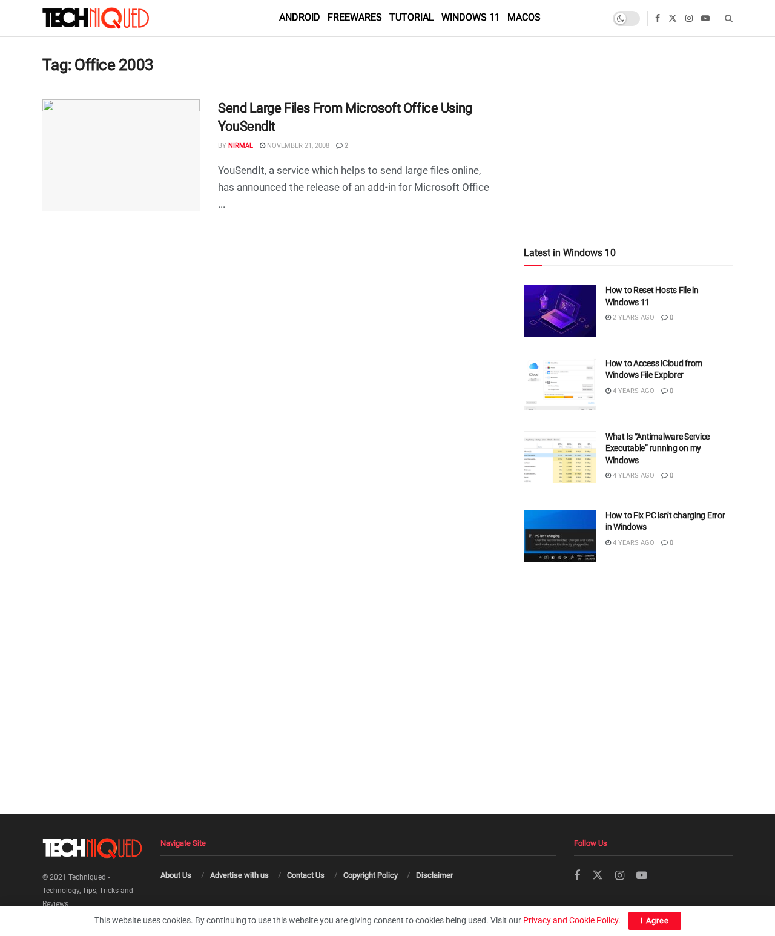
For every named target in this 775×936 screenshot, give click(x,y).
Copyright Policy (370, 875)
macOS (524, 17)
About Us (175, 875)
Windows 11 (470, 17)
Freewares (355, 17)
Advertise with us (239, 875)
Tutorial (411, 17)
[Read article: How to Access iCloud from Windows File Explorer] (560, 384)
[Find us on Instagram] (689, 18)
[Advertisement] (628, 116)
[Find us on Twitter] (672, 18)
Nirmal (240, 146)
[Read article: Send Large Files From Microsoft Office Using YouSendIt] (121, 155)
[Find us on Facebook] (657, 18)
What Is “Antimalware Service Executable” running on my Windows (657, 448)
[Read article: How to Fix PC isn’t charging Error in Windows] (560, 536)
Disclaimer (434, 875)
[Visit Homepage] (116, 18)
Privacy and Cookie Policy (570, 920)
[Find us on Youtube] (705, 18)
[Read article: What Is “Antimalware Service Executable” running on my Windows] (560, 457)
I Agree (655, 920)
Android (299, 17)
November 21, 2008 (297, 146)
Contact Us (306, 875)
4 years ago (633, 391)
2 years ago (633, 317)
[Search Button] (729, 18)
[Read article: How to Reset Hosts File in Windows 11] (560, 311)
